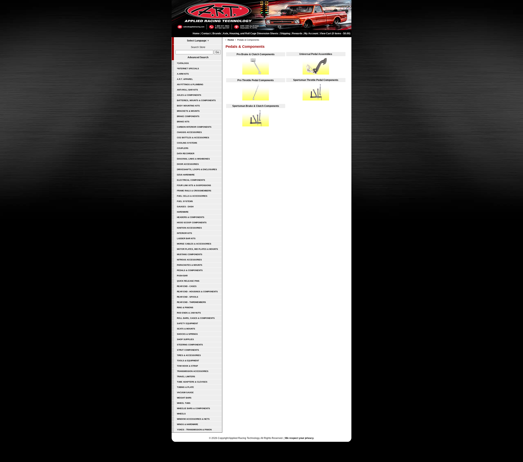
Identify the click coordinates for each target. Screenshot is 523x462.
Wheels (181, 414)
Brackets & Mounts (188, 111)
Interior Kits (184, 233)
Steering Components (190, 345)
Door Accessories (188, 164)
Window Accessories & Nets (193, 419)
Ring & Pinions (185, 307)
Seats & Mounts (186, 329)
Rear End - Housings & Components (197, 291)
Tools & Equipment (188, 360)
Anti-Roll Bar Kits (187, 90)
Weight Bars (184, 398)
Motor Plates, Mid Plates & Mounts (197, 249)
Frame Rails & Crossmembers (194, 191)
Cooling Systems (187, 143)
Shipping (285, 33)
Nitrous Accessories (189, 260)
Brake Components (188, 116)
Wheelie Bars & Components (193, 408)
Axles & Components (189, 95)
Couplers (182, 148)
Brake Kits (183, 122)
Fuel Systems (185, 201)
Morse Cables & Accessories (194, 244)
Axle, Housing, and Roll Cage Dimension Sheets (250, 33)
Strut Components (188, 350)
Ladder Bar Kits (186, 238)
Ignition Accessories (189, 228)
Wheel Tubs (183, 403)
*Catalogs (183, 63)
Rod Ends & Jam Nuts (189, 313)
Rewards (297, 33)
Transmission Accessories (192, 371)
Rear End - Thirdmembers (191, 302)
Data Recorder (185, 153)
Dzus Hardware (186, 175)
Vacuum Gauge (185, 392)
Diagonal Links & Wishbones (193, 159)
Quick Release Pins (188, 281)
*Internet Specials (188, 68)
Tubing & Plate (185, 387)
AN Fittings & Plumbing (190, 84)
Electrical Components (191, 180)
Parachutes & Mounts (189, 265)
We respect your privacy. (299, 438)
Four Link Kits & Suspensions (194, 185)
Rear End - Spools (187, 297)
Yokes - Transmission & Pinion (194, 430)
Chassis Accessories (189, 132)
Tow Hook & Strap (187, 366)
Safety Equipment (187, 323)
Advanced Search (198, 57)
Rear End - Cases (187, 286)
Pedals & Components (190, 270)
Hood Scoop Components (192, 222)
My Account (311, 33)
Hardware (183, 212)
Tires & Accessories (189, 355)
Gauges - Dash (185, 206)
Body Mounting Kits (188, 106)
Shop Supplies (185, 339)
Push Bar (182, 276)
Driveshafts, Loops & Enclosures (197, 169)
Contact (206, 33)
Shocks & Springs (187, 334)
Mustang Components (189, 254)
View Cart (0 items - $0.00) (335, 33)
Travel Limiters (186, 376)
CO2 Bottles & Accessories (193, 137)
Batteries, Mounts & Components (196, 100)
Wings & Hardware (187, 424)
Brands (216, 33)
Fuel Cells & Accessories (192, 196)
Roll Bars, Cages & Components (196, 318)
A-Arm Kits (183, 74)
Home (196, 33)
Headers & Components (190, 217)
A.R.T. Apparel (185, 79)
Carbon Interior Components (194, 127)
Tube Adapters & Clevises (192, 382)
